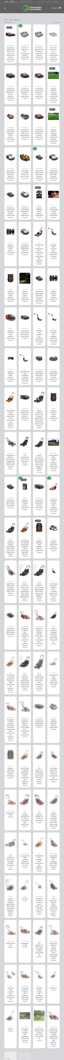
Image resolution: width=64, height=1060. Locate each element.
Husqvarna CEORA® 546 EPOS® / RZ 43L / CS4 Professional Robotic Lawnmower (10, 53)
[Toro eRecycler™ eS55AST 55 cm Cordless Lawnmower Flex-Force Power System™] (39, 754)
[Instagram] (9, 2)
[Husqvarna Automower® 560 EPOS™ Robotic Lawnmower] (39, 75)
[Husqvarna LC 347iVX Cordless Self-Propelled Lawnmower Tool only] (24, 975)
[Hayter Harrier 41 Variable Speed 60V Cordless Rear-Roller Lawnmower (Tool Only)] (53, 799)
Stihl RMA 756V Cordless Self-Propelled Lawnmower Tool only (54, 250)
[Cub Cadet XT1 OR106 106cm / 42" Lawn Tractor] (24, 157)
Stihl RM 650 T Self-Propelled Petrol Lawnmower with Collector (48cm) (39, 862)
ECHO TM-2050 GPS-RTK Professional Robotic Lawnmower (25, 52)
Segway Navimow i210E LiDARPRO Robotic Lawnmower (39, 545)
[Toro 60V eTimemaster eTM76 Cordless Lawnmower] (53, 194)
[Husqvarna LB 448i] (10, 930)
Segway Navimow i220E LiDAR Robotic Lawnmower (54, 545)
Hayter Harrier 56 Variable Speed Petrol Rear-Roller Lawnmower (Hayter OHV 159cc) (10, 547)
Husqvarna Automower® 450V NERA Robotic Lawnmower (10, 174)
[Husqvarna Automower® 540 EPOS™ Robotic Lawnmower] (39, 116)
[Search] (53, 8)
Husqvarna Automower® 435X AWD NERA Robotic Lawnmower (24, 133)
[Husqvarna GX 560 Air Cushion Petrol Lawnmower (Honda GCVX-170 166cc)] (39, 885)
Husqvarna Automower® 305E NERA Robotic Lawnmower (39, 375)
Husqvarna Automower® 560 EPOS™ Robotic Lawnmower (39, 92)
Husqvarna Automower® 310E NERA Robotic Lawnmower (53, 375)
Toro (53, 206)
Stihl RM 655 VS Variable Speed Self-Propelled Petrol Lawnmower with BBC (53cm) (25, 547)
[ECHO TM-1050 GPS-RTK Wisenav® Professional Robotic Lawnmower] (39, 34)
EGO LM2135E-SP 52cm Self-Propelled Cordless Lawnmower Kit (10, 861)
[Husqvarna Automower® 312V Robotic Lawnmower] (10, 487)
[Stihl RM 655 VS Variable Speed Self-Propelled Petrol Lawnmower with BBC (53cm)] (24, 527)
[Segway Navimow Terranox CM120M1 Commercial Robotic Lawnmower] (53, 116)
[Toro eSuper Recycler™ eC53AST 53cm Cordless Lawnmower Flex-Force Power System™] (53, 570)
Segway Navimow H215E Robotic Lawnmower (10, 375)
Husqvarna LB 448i (10, 944)
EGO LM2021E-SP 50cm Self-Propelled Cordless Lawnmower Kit (39, 949)
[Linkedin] (16, 2)
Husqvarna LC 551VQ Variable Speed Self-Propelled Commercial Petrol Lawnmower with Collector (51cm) (10, 729)
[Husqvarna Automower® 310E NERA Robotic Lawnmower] (53, 358)
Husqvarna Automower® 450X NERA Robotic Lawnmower (39, 174)
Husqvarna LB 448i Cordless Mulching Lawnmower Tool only (24, 860)
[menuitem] (42, 1)
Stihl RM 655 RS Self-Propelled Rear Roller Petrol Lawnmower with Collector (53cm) (10, 418)
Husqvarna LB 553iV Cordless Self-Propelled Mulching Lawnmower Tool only (53, 462)
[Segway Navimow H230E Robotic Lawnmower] (10, 278)
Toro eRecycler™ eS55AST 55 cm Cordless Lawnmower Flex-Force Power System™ (39, 774)
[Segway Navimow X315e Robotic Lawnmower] (10, 317)
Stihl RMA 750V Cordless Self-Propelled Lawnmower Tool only (39, 336)
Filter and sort (9, 22)
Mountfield (53, 853)
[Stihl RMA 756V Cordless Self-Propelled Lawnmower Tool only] (53, 231)
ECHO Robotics (24, 45)
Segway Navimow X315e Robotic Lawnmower (10, 334)
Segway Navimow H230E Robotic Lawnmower (10, 295)
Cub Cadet (25, 168)
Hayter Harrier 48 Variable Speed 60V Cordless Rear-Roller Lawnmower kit (54, 635)
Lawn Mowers (17, 19)
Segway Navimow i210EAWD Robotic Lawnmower (54, 723)
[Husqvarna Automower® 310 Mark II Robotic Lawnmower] (39, 487)
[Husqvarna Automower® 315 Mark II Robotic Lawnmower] (24, 397)
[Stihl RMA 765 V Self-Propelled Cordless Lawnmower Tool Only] (24, 358)
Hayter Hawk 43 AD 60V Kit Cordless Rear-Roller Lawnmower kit (39, 1033)
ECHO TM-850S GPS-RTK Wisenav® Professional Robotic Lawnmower (53, 53)
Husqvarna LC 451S (24, 944)
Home (5, 19)
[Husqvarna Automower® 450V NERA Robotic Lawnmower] (10, 157)
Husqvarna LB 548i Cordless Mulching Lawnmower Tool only (53, 680)
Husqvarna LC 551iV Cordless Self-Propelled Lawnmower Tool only (54, 505)
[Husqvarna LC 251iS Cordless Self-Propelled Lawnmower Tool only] (24, 1015)
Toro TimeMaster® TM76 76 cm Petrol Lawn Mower (24, 459)
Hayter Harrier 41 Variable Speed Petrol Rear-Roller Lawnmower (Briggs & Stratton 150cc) (10, 906)
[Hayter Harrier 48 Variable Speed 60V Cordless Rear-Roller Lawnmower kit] (53, 615)
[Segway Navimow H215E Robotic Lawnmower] (10, 358)
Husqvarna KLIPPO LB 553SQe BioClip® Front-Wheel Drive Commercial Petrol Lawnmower (39, 636)
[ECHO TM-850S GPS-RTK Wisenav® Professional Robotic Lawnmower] (53, 34)
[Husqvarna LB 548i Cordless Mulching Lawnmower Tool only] (53, 661)
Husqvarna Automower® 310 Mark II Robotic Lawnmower (39, 504)
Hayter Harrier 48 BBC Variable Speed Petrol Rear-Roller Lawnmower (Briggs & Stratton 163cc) (39, 591)
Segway (53, 86)
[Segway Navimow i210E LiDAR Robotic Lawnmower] (10, 754)
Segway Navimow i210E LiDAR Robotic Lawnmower (10, 772)
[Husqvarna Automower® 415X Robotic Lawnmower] (24, 317)
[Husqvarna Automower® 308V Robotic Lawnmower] (10, 615)
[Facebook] (5, 2)
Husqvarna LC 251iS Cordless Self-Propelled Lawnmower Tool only (25, 1034)
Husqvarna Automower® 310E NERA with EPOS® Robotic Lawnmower (39, 296)
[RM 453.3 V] (53, 974)
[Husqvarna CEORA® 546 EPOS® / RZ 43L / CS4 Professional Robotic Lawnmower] (10, 34)
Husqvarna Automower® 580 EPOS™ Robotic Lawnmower (24, 92)
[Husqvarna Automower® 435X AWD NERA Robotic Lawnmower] (24, 116)
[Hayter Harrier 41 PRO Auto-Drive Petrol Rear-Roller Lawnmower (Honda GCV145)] (39, 662)
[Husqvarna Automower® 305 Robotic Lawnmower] (39, 706)
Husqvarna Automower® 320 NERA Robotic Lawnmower (10, 211)
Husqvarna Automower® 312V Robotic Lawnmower (10, 503)
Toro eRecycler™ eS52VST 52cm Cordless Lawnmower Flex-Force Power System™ (54, 906)
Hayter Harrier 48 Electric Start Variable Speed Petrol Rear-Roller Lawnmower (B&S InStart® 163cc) (24, 591)
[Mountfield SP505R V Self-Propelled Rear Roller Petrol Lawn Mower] (53, 842)
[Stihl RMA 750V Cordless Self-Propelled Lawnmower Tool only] (39, 317)
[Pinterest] (14, 2)
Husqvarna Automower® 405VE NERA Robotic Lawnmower (24, 249)
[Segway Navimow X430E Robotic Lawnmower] (10, 231)
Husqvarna (10, 45)
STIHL (39, 243)
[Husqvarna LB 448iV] (10, 799)
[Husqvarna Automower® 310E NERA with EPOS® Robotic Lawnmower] (39, 278)
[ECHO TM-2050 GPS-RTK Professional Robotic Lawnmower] (24, 34)
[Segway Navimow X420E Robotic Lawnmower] (53, 278)
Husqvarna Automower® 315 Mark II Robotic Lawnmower (24, 414)
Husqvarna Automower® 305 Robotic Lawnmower (39, 722)
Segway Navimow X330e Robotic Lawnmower (25, 295)
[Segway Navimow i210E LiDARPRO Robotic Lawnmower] (39, 527)
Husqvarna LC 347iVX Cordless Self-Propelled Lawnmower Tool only (25, 993)
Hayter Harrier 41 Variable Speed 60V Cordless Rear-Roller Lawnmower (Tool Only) (54, 819)
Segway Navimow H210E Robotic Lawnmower (54, 414)
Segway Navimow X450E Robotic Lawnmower (39, 211)
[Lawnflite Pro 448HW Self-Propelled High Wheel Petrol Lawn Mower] (10, 570)
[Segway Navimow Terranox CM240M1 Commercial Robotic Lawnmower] (53, 75)
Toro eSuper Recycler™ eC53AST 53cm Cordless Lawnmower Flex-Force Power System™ (53, 591)
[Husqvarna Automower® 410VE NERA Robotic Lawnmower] (24, 194)
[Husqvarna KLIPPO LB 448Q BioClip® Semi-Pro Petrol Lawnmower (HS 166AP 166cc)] (53, 930)
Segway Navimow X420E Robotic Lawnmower (54, 295)
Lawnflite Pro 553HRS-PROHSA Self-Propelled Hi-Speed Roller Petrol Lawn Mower (10, 461)
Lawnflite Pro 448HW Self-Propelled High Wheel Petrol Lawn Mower (10, 588)
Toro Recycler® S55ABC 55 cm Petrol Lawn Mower (39, 817)
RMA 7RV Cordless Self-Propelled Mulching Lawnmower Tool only (54, 336)
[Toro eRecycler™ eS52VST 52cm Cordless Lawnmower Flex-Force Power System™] (53, 885)
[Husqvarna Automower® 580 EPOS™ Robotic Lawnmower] (24, 75)
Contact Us (56, 1)
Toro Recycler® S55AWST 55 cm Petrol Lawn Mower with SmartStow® (25, 818)
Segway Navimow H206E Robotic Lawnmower (25, 504)
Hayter (39, 408)
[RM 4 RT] (10, 1015)
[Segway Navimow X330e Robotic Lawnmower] (24, 278)
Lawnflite (10, 453)
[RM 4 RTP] (24, 885)
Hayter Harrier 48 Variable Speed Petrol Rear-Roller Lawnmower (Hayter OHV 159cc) (25, 681)
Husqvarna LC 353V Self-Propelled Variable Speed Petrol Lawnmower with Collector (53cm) (53, 1036)
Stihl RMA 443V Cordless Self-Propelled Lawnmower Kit (10, 993)
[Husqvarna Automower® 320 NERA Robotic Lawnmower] (10, 194)
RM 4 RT (10, 1029)
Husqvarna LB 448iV (10, 814)
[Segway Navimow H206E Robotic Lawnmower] (24, 486)
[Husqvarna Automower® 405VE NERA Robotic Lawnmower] (24, 231)
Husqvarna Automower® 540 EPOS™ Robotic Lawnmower (39, 133)
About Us (49, 1)
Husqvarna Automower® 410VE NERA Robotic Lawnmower (24, 211)
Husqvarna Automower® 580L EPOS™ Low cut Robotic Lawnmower (10, 93)
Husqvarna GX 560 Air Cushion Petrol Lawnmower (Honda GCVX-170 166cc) (39, 905)
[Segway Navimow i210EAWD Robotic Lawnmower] (53, 706)
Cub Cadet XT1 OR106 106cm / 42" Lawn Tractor (24, 173)
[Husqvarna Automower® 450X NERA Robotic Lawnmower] (39, 157)
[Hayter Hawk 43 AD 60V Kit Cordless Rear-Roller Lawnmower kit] (39, 1015)
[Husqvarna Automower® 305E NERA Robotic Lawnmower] (39, 358)
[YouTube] (12, 2)
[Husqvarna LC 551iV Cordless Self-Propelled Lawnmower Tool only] (53, 486)
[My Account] (55, 8)
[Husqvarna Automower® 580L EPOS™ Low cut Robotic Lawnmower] (10, 75)
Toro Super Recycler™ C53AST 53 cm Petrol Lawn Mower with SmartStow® (53, 774)
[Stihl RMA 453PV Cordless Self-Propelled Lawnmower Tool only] (39, 974)
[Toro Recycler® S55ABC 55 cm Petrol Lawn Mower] (39, 800)
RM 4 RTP (25, 899)
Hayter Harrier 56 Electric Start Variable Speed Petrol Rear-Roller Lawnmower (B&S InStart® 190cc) (39, 418)
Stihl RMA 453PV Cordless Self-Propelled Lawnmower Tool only (39, 993)
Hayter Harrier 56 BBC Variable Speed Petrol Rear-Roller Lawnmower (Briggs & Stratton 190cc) (39, 462)
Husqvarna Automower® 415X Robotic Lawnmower (24, 333)
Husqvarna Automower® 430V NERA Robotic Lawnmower (53, 174)
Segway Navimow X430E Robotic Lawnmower (10, 249)
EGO (10, 853)
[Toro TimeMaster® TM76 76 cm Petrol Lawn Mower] (24, 442)
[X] (7, 2)
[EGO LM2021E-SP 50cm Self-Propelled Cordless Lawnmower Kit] (39, 930)
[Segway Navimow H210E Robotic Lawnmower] (53, 397)
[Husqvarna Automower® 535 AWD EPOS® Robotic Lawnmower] (10, 116)
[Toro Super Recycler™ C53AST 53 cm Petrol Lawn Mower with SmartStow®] (53, 755)
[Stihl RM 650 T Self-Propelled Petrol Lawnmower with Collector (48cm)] (39, 842)
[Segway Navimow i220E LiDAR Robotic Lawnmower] (53, 527)
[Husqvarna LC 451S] (24, 930)
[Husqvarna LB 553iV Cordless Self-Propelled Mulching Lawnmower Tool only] (53, 442)
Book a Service (41, 1)
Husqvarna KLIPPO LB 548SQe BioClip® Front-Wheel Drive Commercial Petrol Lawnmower (25, 727)
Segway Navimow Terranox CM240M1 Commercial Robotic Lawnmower (53, 94)
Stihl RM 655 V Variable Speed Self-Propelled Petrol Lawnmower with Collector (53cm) (10, 682)
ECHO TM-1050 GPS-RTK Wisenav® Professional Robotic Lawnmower (39, 52)
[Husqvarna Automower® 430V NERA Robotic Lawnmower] (53, 157)
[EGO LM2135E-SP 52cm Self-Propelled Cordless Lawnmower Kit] (10, 842)
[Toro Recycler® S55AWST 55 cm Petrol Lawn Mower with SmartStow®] (24, 800)
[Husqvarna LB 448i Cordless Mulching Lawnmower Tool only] (24, 842)
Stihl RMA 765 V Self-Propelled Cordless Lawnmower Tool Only (24, 376)
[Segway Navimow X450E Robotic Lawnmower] (39, 194)
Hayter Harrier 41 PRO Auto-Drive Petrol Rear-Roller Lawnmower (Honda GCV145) (39, 681)
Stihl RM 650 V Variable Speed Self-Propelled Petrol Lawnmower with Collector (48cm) (25, 775)
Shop (10, 19)
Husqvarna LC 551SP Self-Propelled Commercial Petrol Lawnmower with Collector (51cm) (25, 637)
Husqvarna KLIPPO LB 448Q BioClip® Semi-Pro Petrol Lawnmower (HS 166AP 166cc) (54, 950)
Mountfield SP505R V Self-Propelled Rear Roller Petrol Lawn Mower (53, 861)
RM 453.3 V (53, 988)
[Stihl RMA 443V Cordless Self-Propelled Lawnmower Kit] (10, 975)
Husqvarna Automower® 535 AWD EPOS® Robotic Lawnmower (10, 134)
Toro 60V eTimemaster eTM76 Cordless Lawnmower (53, 211)
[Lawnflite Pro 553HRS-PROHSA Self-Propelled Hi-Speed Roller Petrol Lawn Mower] (10, 442)
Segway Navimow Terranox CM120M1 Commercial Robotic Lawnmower (53, 135)
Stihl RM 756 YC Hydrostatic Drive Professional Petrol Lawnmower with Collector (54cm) (39, 253)
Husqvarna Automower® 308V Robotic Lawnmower (10, 631)
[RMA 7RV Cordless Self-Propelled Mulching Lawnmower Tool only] (53, 317)
